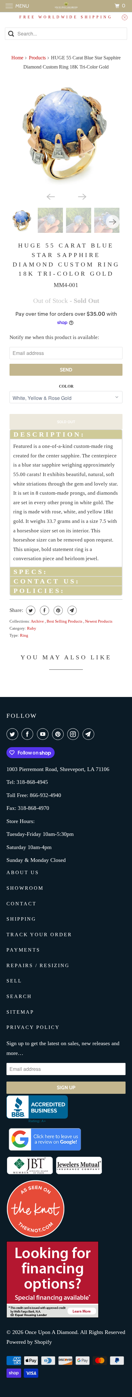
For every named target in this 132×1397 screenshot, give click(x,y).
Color (66, 386)
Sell (14, 980)
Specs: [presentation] (31, 572)
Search (19, 996)
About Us (22, 872)
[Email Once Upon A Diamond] (90, 734)
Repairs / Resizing (38, 965)
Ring (24, 635)
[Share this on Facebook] (43, 610)
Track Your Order (39, 934)
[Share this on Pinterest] (57, 610)
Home (17, 57)
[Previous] (50, 196)
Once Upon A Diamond (51, 1332)
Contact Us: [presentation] (47, 581)
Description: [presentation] (49, 434)
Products (37, 57)
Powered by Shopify (29, 1342)
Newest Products (98, 621)
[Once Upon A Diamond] (66, 6)
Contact (21, 903)
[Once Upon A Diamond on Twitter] (13, 734)
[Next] (82, 196)
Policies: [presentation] (39, 590)
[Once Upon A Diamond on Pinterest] (59, 734)
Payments (23, 949)
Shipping (21, 919)
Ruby (31, 628)
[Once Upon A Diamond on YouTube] (44, 734)
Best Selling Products (65, 621)
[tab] (66, 434)
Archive (38, 621)
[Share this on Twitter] (30, 610)
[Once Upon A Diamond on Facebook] (28, 734)
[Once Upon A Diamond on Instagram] (74, 734)
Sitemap (20, 1012)
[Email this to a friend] (71, 610)
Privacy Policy (33, 1027)
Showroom (25, 888)
